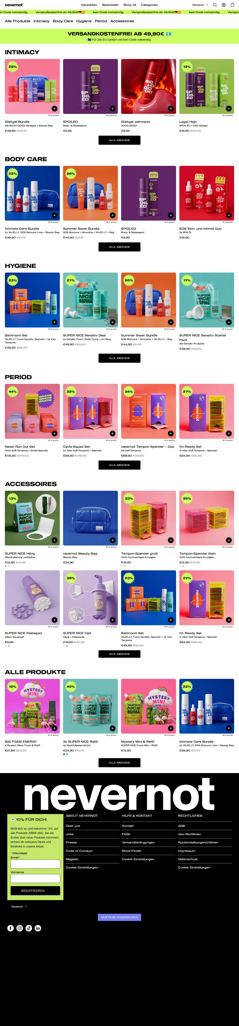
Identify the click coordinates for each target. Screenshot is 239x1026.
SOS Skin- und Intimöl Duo (200, 230)
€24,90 (68, 562)
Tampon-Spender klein (197, 555)
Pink (125, 566)
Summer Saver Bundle (88, 230)
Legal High (193, 123)
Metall (6, 566)
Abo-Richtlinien (189, 834)
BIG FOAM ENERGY (22, 743)
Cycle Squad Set (82, 448)
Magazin (72, 859)
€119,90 (17, 455)
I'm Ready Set (198, 448)
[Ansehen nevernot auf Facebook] (10, 928)
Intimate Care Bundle (32, 230)
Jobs (70, 834)
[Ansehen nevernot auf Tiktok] (29, 928)
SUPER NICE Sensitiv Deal (87, 337)
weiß (6, 646)
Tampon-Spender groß (139, 555)
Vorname (17, 872)
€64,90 (190, 455)
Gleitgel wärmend (135, 123)
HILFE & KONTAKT (137, 815)
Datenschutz (188, 859)
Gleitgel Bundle (29, 123)
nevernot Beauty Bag (80, 555)
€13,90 (126, 750)
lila (9, 646)
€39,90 (15, 237)
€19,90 (190, 130)
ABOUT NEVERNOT (82, 815)
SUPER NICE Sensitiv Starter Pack (202, 339)
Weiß (9, 566)
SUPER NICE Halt (77, 634)
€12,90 (189, 562)
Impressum (186, 850)
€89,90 (132, 455)
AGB (181, 825)
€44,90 (73, 237)
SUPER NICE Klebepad (23, 634)
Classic (64, 754)
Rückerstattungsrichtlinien (198, 842)
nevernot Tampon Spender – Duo (147, 448)
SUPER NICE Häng (20, 555)
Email (15, 857)
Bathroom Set (30, 339)
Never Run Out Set (26, 448)
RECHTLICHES (190, 815)
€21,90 (16, 750)
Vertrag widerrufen (119, 917)
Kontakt (128, 825)
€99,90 (75, 455)
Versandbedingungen (138, 842)
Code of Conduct (79, 850)
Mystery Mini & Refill (139, 743)
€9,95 (67, 130)
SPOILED (74, 123)
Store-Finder (131, 850)
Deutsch (198, 4)
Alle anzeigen (119, 140)
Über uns (73, 825)
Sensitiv (67, 754)
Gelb (122, 566)
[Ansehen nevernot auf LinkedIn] (38, 928)
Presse (71, 842)
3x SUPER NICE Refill (80, 743)
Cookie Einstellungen (82, 867)
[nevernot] (14, 5)
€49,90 (16, 130)
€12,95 (15, 562)
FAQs (126, 834)
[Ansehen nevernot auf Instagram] (19, 928)
